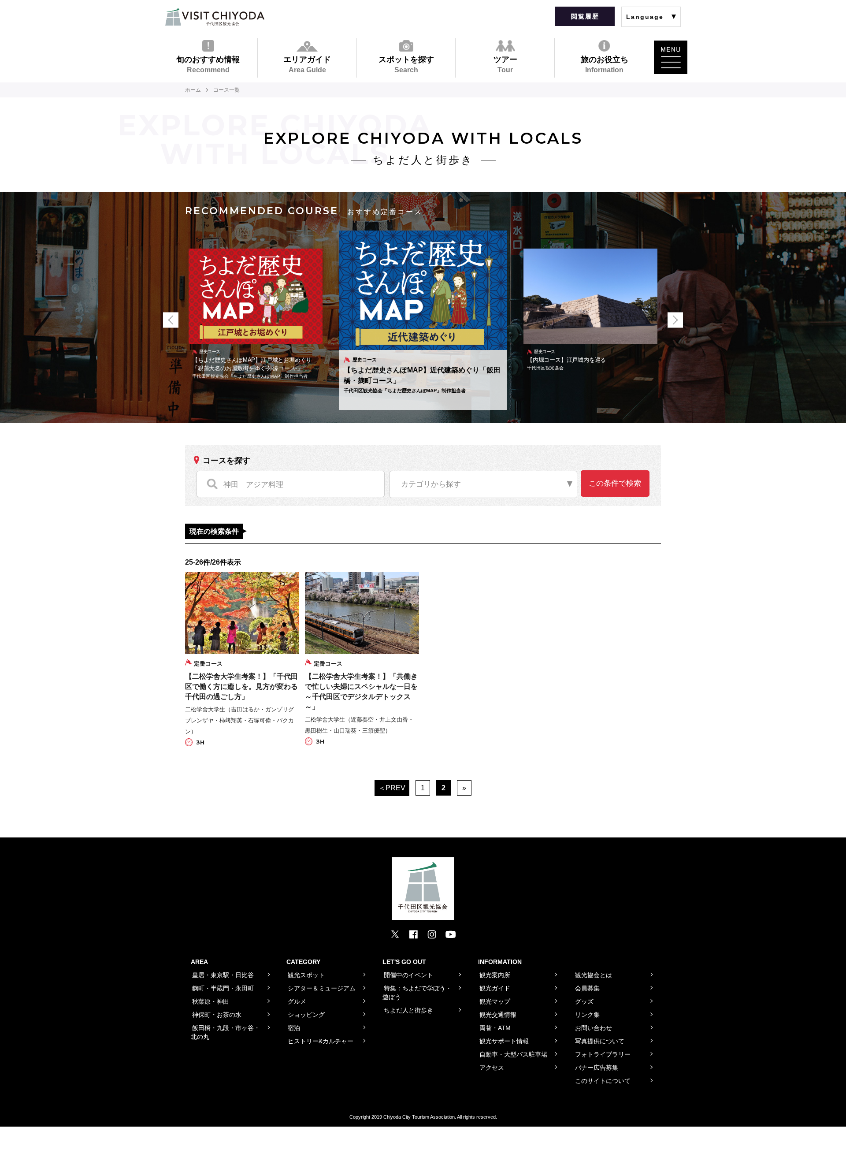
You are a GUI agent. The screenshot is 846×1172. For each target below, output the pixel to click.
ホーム (193, 90)
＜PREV (391, 788)
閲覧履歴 (585, 16)
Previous (170, 320)
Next (675, 320)
